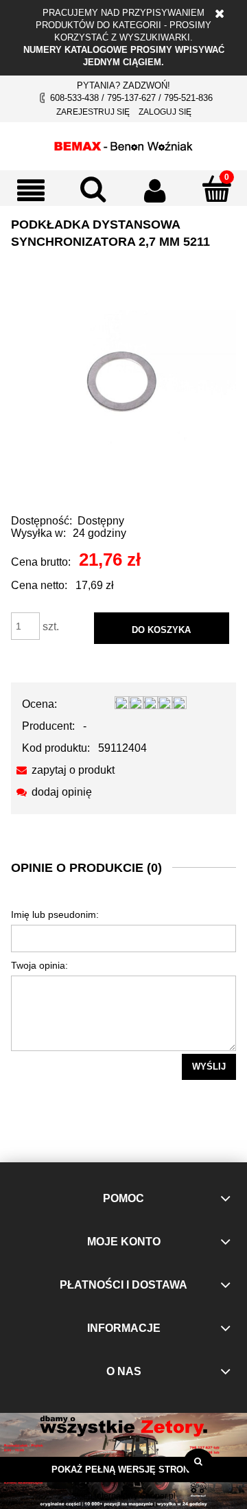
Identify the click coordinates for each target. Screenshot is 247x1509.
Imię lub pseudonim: (55, 914)
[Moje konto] (154, 190)
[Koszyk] (216, 188)
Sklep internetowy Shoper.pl (123, 1496)
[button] (31, 190)
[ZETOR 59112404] (123, 383)
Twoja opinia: (39, 965)
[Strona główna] (123, 144)
